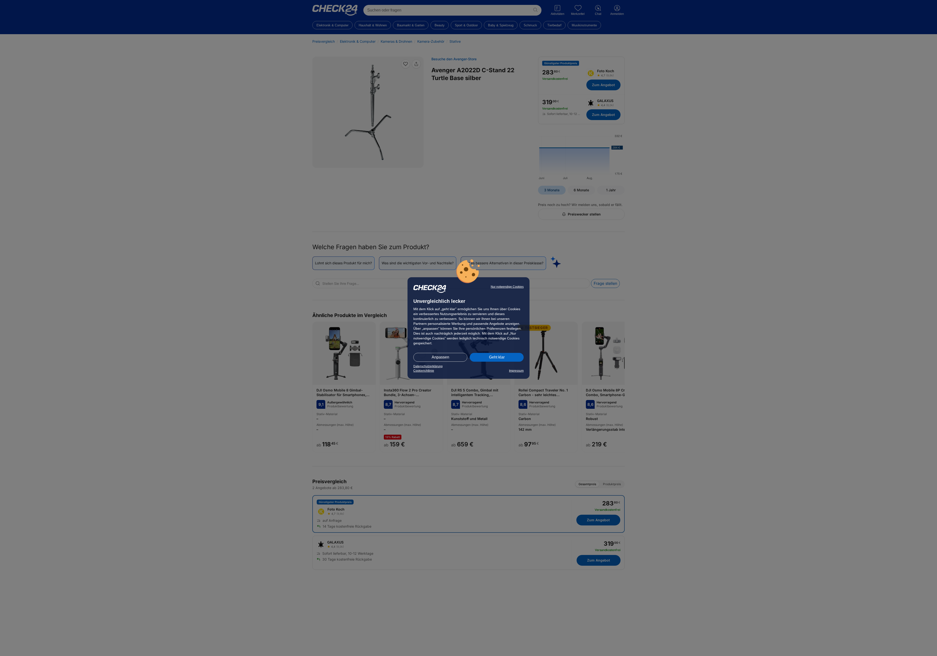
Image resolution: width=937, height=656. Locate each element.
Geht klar (497, 357)
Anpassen (440, 357)
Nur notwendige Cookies (507, 286)
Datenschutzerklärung (428, 366)
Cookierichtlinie (423, 370)
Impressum (516, 370)
